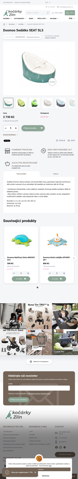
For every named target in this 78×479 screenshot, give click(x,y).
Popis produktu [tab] (21, 174)
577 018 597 (63, 438)
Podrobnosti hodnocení (33, 37)
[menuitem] (7, 18)
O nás (31, 431)
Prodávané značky (35, 441)
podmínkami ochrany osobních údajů (38, 393)
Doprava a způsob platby (22, 2)
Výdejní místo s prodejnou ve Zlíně (39, 444)
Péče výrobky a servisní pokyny (13, 447)
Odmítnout (45, 476)
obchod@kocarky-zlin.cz (64, 433)
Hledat (48, 13)
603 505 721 (63, 442)
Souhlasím (39, 469)
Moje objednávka (8, 450)
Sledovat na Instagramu (40, 361)
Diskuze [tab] (55, 174)
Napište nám (33, 438)
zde (50, 466)
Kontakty (32, 434)
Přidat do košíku (30, 128)
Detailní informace (9, 134)
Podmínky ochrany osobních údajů (14, 444)
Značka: (50, 38)
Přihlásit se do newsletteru (18, 400)
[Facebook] (56, 447)
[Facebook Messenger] (64, 447)
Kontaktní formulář (65, 454)
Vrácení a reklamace (9, 438)
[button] (37, 287)
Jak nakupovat (8, 2)
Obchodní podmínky (9, 441)
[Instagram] (60, 447)
